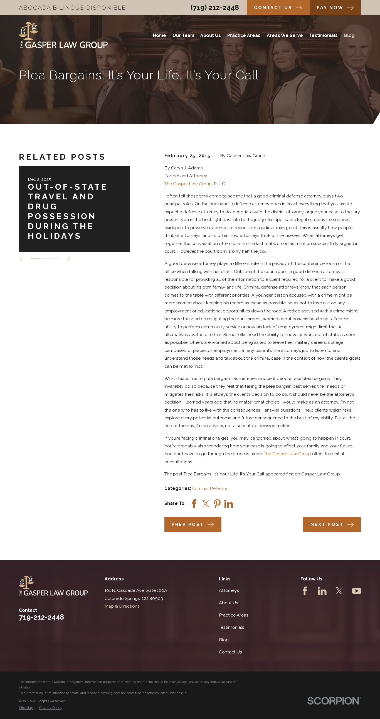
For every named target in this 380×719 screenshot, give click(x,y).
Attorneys (229, 590)
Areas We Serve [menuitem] (285, 35)
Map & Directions (122, 606)
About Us (228, 602)
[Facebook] (304, 591)
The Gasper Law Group (188, 183)
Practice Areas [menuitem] (243, 35)
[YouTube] (356, 591)
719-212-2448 (41, 617)
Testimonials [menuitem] (323, 35)
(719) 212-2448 (215, 7)
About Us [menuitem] (210, 35)
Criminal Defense (209, 488)
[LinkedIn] (322, 591)
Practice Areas (233, 615)
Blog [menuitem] (349, 35)
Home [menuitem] (159, 35)
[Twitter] (339, 591)
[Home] (63, 35)
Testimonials (231, 627)
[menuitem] (26, 708)
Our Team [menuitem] (183, 35)
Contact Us (230, 652)
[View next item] (69, 259)
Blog (224, 639)
